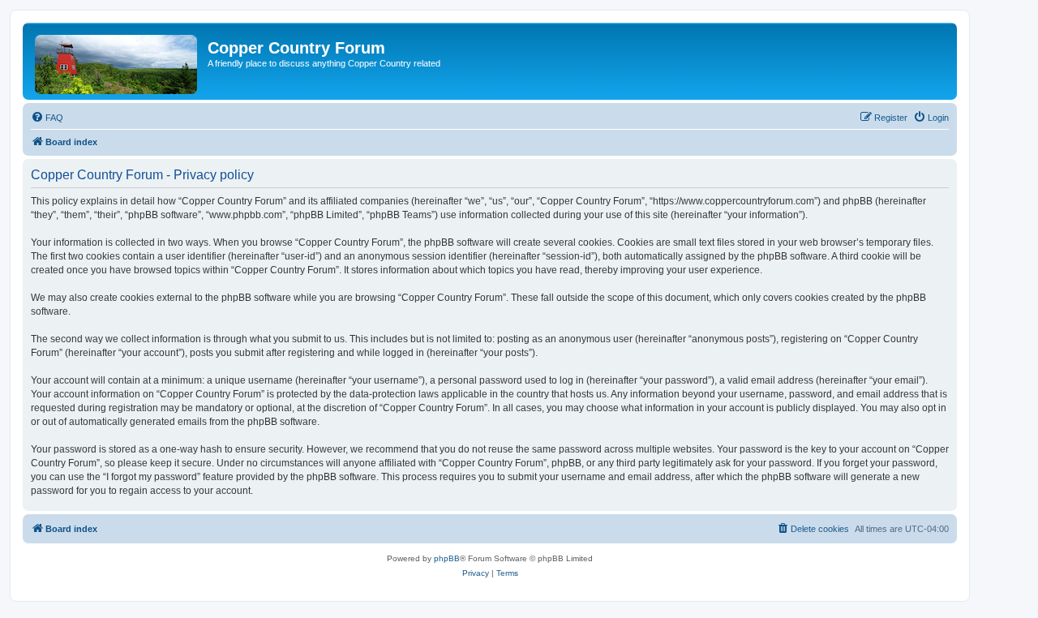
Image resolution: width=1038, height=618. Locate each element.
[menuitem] (47, 117)
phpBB (447, 558)
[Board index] (117, 61)
